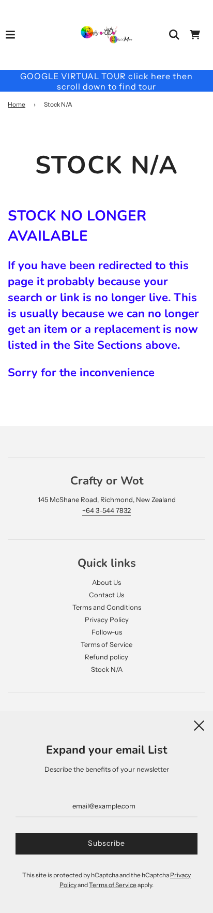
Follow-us (107, 632)
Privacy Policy (107, 619)
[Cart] (195, 35)
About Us (106, 582)
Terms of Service (106, 644)
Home (16, 104)
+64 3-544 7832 (106, 510)
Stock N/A (107, 669)
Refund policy (106, 657)
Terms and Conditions (106, 607)
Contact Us (106, 595)
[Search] (174, 35)
